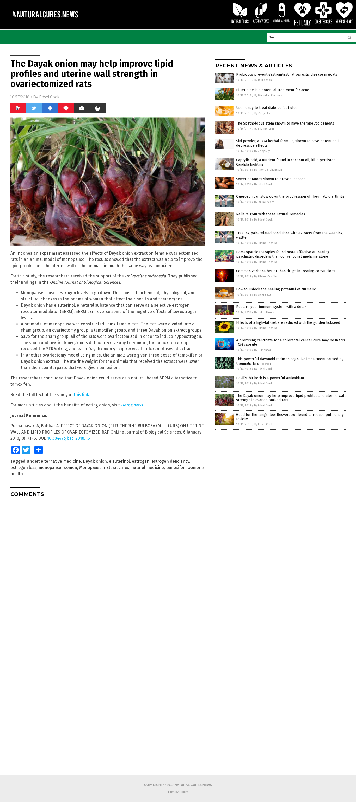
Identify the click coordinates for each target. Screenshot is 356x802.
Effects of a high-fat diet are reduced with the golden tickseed (288, 322)
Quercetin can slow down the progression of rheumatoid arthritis (290, 196)
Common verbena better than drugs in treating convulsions (285, 271)
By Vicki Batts (262, 294)
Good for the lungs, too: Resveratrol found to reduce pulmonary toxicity (290, 416)
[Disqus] (107, 566)
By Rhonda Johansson (268, 169)
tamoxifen (176, 467)
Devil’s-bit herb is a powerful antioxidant (270, 378)
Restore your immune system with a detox (271, 307)
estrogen (140, 461)
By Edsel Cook (263, 184)
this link (81, 394)
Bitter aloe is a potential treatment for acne (272, 90)
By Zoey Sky (262, 113)
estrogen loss (23, 467)
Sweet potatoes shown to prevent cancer (270, 179)
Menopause (90, 467)
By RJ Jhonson (263, 80)
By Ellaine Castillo (265, 129)
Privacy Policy (178, 792)
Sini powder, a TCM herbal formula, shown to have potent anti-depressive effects (288, 143)
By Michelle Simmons (268, 95)
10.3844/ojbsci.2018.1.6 (68, 438)
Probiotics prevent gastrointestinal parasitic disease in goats (286, 74)
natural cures (116, 467)
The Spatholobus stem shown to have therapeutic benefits (285, 123)
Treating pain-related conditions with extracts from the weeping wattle (289, 235)
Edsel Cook (49, 97)
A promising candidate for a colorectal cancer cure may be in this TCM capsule (290, 342)
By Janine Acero (264, 202)
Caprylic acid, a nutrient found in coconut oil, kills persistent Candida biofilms (286, 162)
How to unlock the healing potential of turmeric (276, 289)
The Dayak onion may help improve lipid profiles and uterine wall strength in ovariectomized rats (291, 397)
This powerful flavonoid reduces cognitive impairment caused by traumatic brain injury (289, 361)
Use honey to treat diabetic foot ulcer (267, 108)
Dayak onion (95, 461)
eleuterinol (119, 461)
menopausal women (58, 467)
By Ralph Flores (264, 312)
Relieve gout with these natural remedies (270, 214)
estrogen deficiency (170, 461)
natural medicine (147, 467)
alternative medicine (61, 461)
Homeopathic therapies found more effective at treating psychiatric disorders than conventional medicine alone (282, 254)
